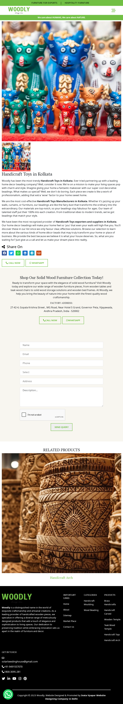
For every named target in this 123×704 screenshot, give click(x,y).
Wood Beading (91, 610)
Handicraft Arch (112, 640)
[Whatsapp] (8, 694)
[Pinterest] (25, 678)
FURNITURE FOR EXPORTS (44, 3)
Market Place (69, 621)
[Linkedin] (8, 678)
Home (66, 603)
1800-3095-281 (12, 671)
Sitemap (67, 615)
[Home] (17, 598)
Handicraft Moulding (89, 602)
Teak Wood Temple (109, 627)
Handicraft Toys (112, 634)
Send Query (62, 427)
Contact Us (68, 626)
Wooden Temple (112, 619)
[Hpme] (19, 10)
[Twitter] (3, 678)
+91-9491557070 (13, 666)
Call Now (14, 262)
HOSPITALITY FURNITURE (77, 3)
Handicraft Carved (109, 612)
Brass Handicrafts (110, 602)
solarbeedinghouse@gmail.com (20, 661)
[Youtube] (14, 678)
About (66, 609)
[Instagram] (19, 678)
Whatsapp (37, 262)
